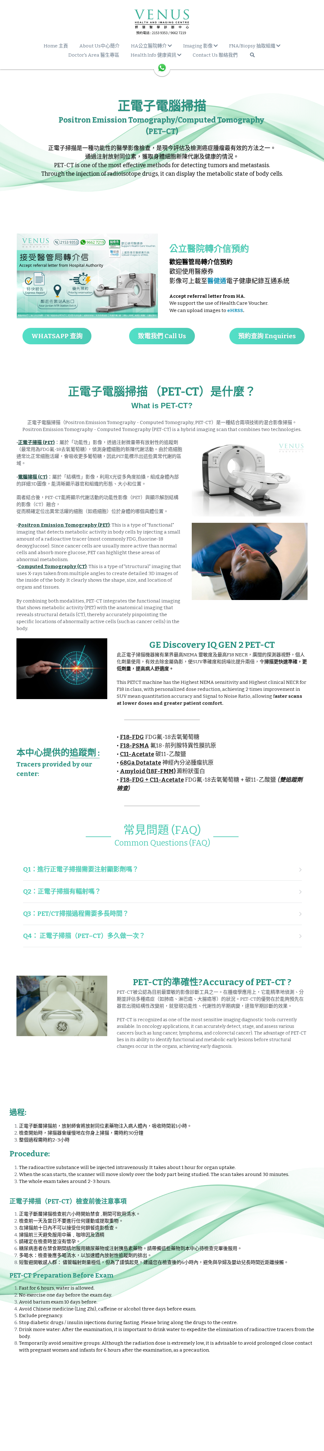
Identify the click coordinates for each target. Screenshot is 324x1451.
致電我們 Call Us (162, 336)
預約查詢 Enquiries (267, 336)
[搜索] (252, 55)
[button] (162, 869)
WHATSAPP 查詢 (57, 336)
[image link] (162, 22)
